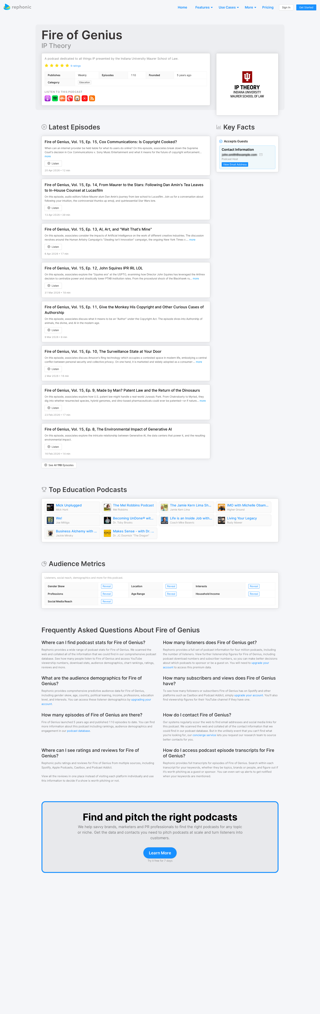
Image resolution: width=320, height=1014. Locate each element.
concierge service (204, 735)
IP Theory (56, 45)
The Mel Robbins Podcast (133, 505)
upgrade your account (248, 695)
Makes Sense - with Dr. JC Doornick (134, 531)
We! (59, 518)
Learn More (160, 852)
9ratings (76, 65)
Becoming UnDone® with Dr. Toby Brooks (134, 518)
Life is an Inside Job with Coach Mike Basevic (191, 518)
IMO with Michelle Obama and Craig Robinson (248, 505)
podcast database (78, 731)
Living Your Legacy (242, 518)
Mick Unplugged (69, 505)
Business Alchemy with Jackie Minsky (77, 531)
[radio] (46, 65)
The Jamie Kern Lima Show (191, 505)
